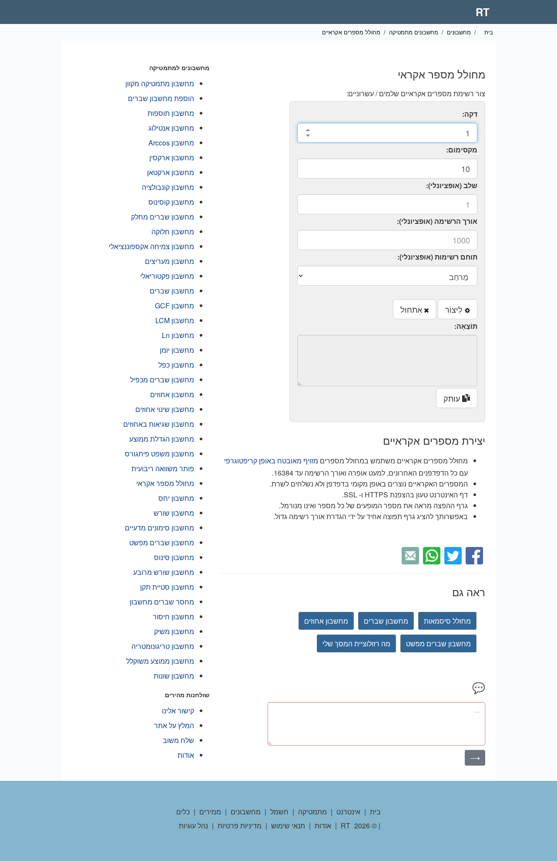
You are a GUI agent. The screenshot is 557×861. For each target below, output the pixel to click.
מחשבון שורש (174, 513)
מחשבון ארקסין (171, 157)
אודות (186, 755)
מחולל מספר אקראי (165, 483)
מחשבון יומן (177, 350)
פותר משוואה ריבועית (162, 468)
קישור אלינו (178, 711)
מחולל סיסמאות (447, 621)
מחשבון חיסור (173, 616)
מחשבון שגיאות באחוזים (158, 424)
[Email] (411, 555)
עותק (452, 398)
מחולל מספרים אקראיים (351, 32)
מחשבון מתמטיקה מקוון (159, 83)
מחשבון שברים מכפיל (162, 380)
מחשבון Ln (178, 335)
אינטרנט (348, 812)
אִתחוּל (412, 309)
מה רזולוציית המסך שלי (356, 643)
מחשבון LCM (174, 320)
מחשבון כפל (176, 365)
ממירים (210, 812)
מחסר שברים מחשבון (162, 602)
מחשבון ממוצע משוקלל (160, 661)
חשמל (279, 812)
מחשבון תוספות (171, 113)
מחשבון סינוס (174, 557)
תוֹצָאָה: (465, 326)
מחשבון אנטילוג (171, 128)
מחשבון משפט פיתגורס (159, 454)
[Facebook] (475, 555)
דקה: (469, 114)
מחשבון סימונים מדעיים (159, 528)
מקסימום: (461, 150)
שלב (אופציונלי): (451, 185)
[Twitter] (454, 555)
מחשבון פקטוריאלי (167, 276)
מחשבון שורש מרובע (163, 572)
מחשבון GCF (174, 306)
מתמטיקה (312, 812)
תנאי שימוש (288, 825)
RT (483, 11)
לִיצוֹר (455, 309)
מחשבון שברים (386, 621)
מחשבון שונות (174, 676)
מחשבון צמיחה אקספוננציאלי (151, 246)
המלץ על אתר (174, 725)
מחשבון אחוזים (326, 621)
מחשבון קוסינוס (171, 202)
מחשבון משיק (174, 631)
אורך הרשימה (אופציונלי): (437, 221)
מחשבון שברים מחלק (162, 217)
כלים (183, 812)
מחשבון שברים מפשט (438, 643)
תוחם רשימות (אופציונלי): (437, 257)
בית (488, 32)
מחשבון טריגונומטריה (162, 646)
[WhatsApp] (433, 555)
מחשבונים (459, 32)
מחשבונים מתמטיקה (413, 32)
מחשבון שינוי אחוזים (164, 409)
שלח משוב (178, 740)
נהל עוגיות (193, 825)
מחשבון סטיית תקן (167, 587)
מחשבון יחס (176, 498)
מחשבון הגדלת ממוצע (161, 439)
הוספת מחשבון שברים (161, 98)
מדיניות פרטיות (240, 825)
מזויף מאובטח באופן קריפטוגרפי (271, 461)
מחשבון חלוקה (172, 231)
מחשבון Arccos (171, 143)
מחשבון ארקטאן (170, 172)
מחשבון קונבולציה (168, 187)
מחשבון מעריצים (169, 261)
